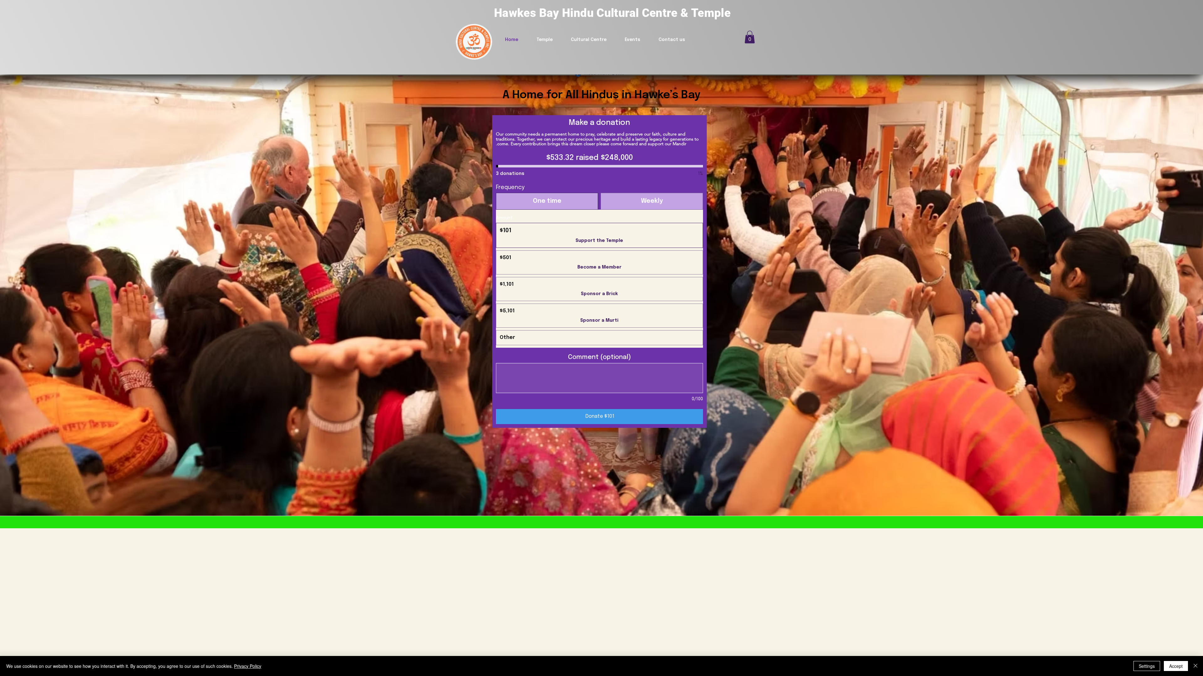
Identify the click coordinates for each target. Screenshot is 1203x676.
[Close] (1195, 666)
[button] (749, 37)
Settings (1147, 666)
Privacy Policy (247, 666)
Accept (1176, 666)
